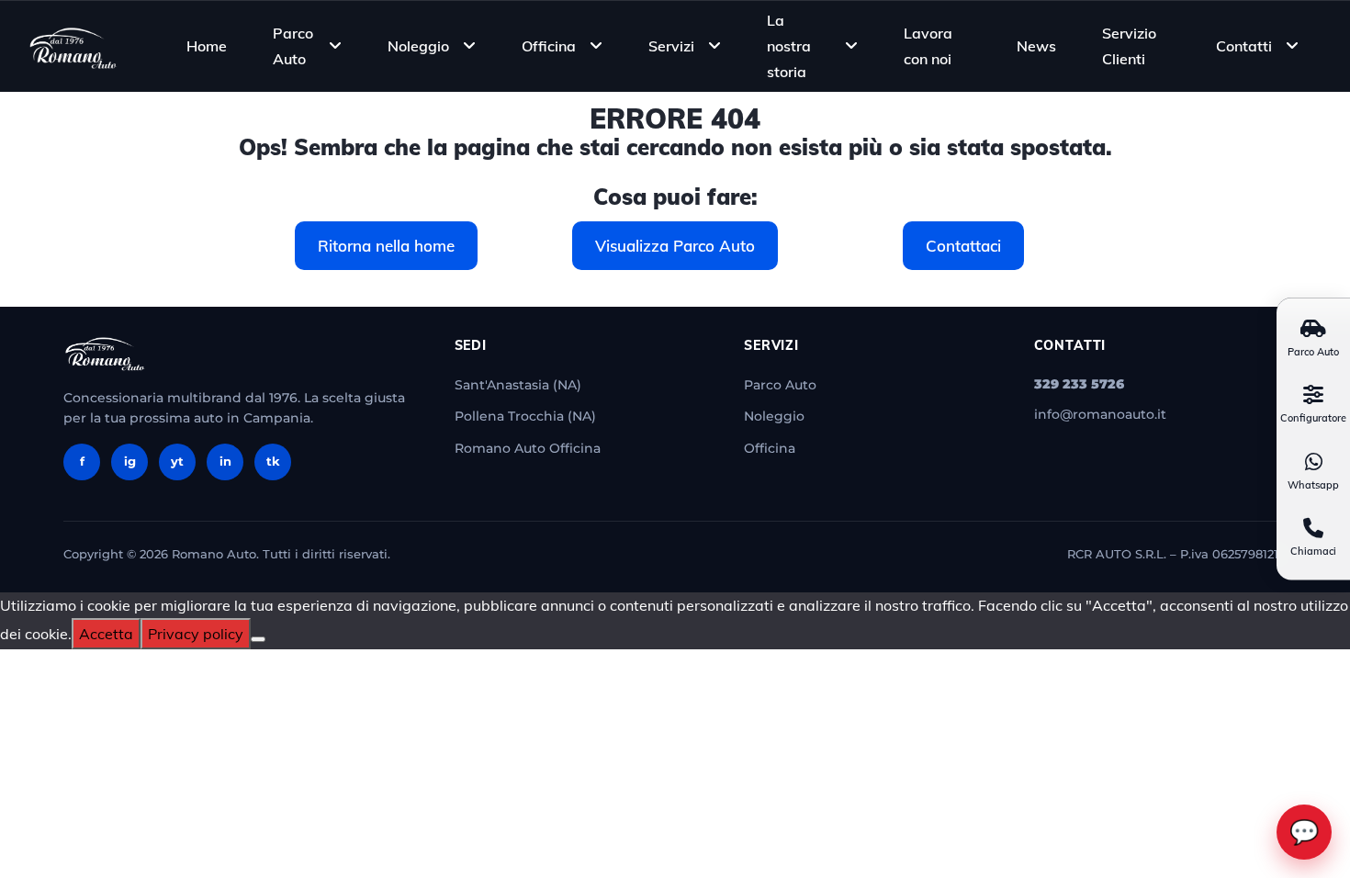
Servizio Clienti (1129, 46)
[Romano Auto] (73, 46)
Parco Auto (293, 46)
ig (130, 461)
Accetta (106, 634)
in (225, 461)
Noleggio (418, 46)
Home (206, 46)
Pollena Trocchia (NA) (525, 416)
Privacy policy (195, 634)
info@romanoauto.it (1100, 414)
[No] (258, 639)
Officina (549, 46)
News (1036, 46)
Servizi (671, 46)
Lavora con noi (928, 46)
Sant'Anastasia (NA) (518, 385)
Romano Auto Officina (528, 448)
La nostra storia (789, 45)
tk (273, 461)
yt (177, 461)
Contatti (1244, 46)
